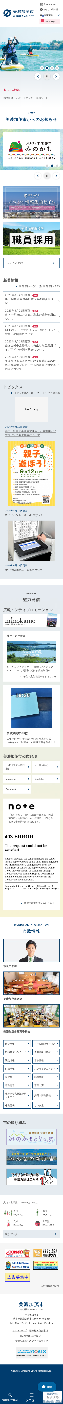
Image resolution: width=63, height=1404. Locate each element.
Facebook (11, 789)
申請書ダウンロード (15, 1052)
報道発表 (10, 1105)
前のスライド (37, 76)
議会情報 (10, 1060)
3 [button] (52, 68)
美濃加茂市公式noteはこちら (39, 903)
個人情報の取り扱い (30, 1335)
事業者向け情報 (42, 1052)
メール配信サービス (44, 1043)
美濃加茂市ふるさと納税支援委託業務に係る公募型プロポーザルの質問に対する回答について (30, 365)
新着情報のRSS (51, 286)
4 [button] (57, 68)
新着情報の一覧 (27, 286)
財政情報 (10, 1068)
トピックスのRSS (50, 393)
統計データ (11, 1234)
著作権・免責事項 (38, 1330)
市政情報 (39, 1060)
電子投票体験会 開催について (24, 570)
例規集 (8, 1077)
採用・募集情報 (42, 1095)
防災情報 (8, 98)
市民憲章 (10, 1085)
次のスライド (56, 76)
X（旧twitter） (42, 765)
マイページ (50, 21)
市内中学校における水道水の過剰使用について (30, 316)
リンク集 (39, 1105)
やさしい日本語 (51, 9)
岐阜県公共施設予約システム (15, 1095)
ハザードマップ (24, 98)
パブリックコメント (44, 1068)
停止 (47, 76)
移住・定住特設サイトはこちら (39, 676)
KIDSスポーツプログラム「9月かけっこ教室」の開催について (30, 332)
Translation (50, 4)
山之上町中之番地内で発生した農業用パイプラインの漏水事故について (30, 347)
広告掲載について (50, 1286)
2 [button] (47, 68)
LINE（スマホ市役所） (15, 767)
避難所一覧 (42, 98)
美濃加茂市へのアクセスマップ (31, 1341)
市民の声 (39, 1085)
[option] (31, 49)
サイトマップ (20, 1330)
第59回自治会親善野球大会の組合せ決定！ (29, 301)
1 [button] (42, 68)
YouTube (39, 779)
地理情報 (39, 1077)
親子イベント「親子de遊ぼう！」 (25, 515)
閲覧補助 (49, 15)
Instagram (11, 779)
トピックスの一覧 (23, 393)
